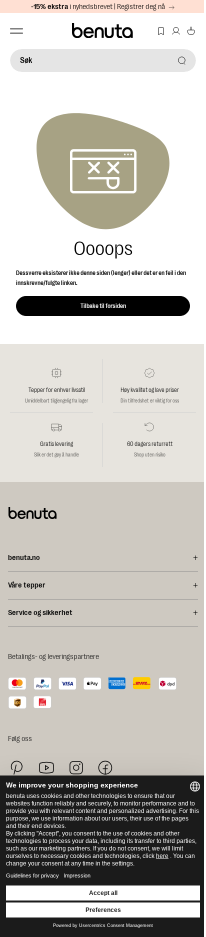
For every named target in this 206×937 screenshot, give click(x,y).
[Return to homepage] (103, 31)
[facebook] (105, 767)
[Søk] (182, 60)
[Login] (176, 31)
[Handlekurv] (191, 31)
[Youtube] (47, 767)
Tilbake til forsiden (103, 306)
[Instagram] (76, 767)
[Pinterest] (17, 767)
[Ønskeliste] (161, 31)
